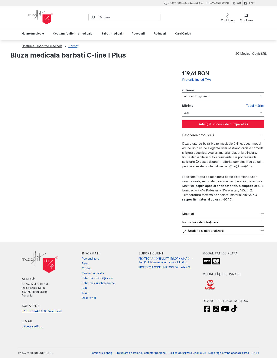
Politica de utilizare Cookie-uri (187, 352)
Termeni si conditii (93, 273)
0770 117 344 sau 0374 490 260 (42, 311)
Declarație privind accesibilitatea (228, 352)
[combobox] (129, 17)
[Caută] (93, 17)
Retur (85, 263)
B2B (84, 288)
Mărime (187, 106)
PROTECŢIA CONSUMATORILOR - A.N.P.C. (164, 267)
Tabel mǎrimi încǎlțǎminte (97, 278)
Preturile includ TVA (196, 79)
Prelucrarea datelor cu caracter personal (141, 352)
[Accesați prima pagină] (40, 17)
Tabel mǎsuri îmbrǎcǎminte (98, 283)
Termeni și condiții (101, 352)
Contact (87, 268)
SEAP (85, 292)
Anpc (255, 353)
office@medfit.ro (32, 326)
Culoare (189, 90)
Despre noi (89, 297)
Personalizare (90, 258)
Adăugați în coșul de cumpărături (223, 124)
